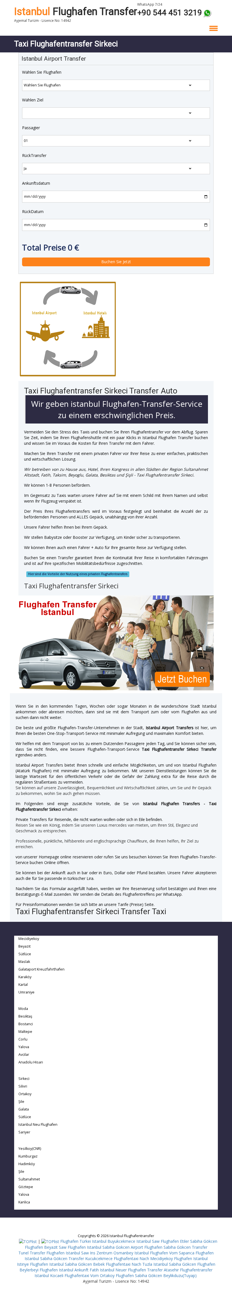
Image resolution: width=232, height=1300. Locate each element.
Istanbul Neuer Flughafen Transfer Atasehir (139, 1270)
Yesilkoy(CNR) (29, 1148)
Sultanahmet (29, 1179)
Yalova (23, 1046)
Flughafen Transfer (75, 12)
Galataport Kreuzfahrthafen (41, 969)
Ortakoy (24, 1094)
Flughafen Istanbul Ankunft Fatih (69, 1270)
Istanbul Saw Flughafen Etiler (162, 1241)
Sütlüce (24, 954)
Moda (23, 1008)
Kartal (23, 984)
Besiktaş (25, 1016)
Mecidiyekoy (28, 938)
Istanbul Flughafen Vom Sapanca (164, 1253)
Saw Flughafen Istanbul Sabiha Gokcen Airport (101, 1247)
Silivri (22, 1086)
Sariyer (24, 1132)
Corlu (22, 1039)
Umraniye (26, 992)
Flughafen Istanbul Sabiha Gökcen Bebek (67, 1264)
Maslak (24, 961)
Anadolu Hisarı (30, 1062)
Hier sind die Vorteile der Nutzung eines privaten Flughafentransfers (77, 574)
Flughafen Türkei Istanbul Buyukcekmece (97, 1241)
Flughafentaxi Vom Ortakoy (90, 1275)
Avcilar (23, 1054)
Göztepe (25, 1186)
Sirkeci (23, 1078)
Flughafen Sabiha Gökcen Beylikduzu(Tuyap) (156, 1275)
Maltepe (25, 1031)
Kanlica (24, 1202)
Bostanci (25, 1024)
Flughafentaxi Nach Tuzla (129, 1264)
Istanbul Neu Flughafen (37, 1124)
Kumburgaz (28, 1156)
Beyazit (24, 946)
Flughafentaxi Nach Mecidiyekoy (143, 1258)
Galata (23, 1109)
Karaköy (24, 977)
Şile (21, 1101)
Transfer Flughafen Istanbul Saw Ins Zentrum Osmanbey (81, 1253)
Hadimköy (26, 1163)
